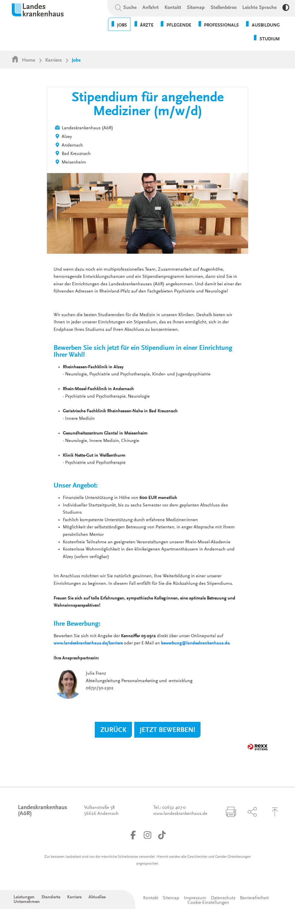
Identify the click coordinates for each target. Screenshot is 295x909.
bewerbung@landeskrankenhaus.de (195, 643)
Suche (130, 7)
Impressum (195, 898)
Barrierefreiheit (254, 898)
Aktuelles (97, 897)
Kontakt (172, 7)
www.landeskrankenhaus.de (180, 813)
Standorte (50, 897)
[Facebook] (133, 835)
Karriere (53, 60)
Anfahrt (150, 7)
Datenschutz (223, 898)
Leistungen (24, 897)
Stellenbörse (224, 7)
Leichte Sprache (259, 7)
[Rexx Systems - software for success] (257, 747)
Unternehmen (27, 901)
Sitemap (196, 7)
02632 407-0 (174, 807)
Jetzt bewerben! (167, 730)
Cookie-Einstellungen (208, 902)
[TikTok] (162, 835)
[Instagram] (147, 835)
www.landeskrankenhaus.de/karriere (88, 643)
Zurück (113, 730)
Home (28, 60)
